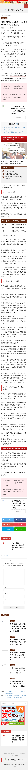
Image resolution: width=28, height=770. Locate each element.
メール (5, 593)
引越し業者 (5, 555)
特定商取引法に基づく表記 (9, 753)
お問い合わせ (15, 755)
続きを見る (18, 117)
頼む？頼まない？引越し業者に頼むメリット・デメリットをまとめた (18, 642)
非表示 (16, 124)
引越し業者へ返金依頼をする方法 (12, 132)
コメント (6, 568)
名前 (5, 587)
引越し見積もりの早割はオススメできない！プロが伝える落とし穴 (18, 670)
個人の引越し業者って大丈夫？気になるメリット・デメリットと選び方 (18, 684)
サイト (5, 600)
